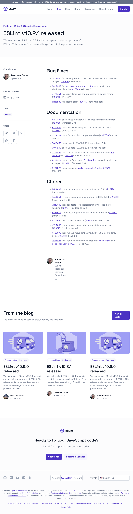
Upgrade (84, 2)
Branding (11, 503)
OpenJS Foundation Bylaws (80, 503)
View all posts (118, 315)
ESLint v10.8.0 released (103, 368)
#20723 (67, 163)
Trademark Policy (58, 493)
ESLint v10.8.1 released (59, 368)
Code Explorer (106, 9)
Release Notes (40, 26)
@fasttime (16, 78)
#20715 (83, 101)
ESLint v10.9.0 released (16, 368)
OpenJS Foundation (19, 490)
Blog (58, 9)
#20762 (113, 212)
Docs (67, 9)
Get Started (53, 456)
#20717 (74, 243)
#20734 (65, 208)
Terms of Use (46, 503)
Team (49, 9)
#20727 (56, 228)
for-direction (90, 160)
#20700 (106, 135)
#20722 (62, 236)
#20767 (56, 130)
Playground (89, 9)
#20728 (69, 155)
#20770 (111, 189)
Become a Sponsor (75, 456)
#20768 (57, 122)
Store (77, 9)
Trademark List (75, 493)
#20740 (76, 89)
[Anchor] (70, 70)
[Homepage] (9, 9)
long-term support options (109, 2)
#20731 (89, 220)
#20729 (57, 97)
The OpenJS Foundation (28, 503)
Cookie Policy (66, 507)
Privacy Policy (60, 503)
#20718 (106, 168)
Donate (123, 9)
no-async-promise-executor (79, 86)
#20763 (114, 197)
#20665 (65, 81)
